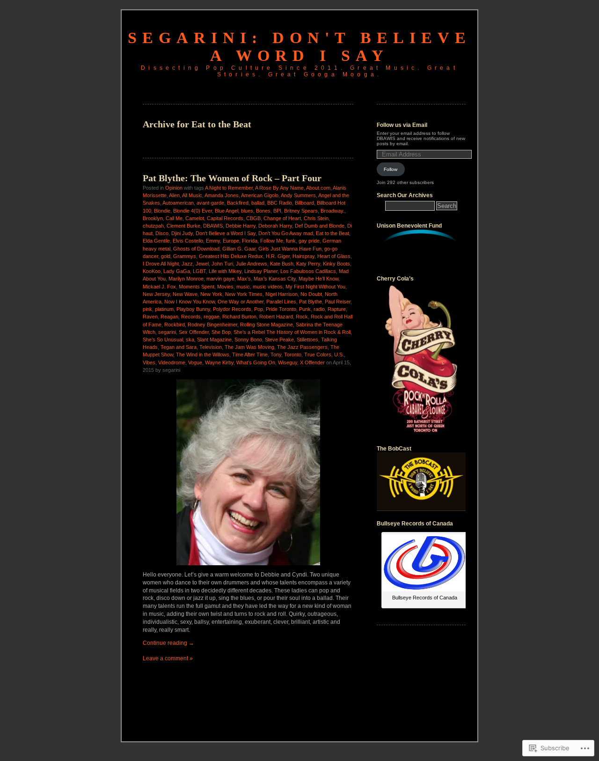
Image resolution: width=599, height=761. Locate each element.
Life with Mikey (225, 271)
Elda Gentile (156, 241)
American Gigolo (259, 195)
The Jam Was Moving (249, 347)
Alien (174, 195)
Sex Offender (194, 332)
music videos (268, 286)
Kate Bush (281, 263)
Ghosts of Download (196, 248)
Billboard (304, 203)
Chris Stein (316, 218)
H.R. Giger (278, 256)
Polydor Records (232, 309)
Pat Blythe (310, 301)
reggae (211, 316)
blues (247, 211)
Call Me (174, 218)
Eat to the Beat (332, 233)
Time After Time (250, 354)
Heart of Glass (334, 256)
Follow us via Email (402, 125)
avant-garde (210, 203)
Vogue (195, 362)
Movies (225, 286)
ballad (257, 203)
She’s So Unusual (163, 339)
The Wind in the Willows (202, 354)
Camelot (194, 218)
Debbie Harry (241, 226)
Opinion (174, 188)
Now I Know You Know (189, 301)
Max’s (244, 278)
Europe (231, 241)
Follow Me (271, 241)
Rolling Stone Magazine (266, 324)
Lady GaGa (176, 271)
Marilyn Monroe (186, 278)
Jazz (187, 263)
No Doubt (311, 294)
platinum (164, 309)
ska (190, 339)
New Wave (185, 294)
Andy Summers (298, 195)
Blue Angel (226, 211)
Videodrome (171, 362)
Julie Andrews (251, 263)
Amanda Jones (222, 195)
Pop (258, 309)
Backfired (237, 203)
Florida (249, 241)
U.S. (339, 354)
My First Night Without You (315, 286)
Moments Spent (196, 286)
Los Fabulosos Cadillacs (308, 271)
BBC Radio (279, 203)
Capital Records (225, 218)
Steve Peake (279, 339)
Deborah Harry (275, 226)
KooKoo (152, 271)
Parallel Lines (281, 301)
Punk (305, 309)
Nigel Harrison (281, 294)
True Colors (317, 354)
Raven (150, 316)
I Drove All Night (161, 263)
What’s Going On (255, 362)
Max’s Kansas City (275, 278)
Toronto (292, 354)
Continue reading (168, 643)
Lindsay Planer (261, 271)
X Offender (312, 362)
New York (211, 294)
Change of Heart (282, 218)
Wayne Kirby (219, 362)
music (243, 286)
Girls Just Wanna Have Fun (289, 248)
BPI (277, 211)
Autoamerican (178, 203)
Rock (302, 316)
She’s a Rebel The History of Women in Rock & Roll (292, 332)
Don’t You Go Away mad (285, 233)
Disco (161, 233)
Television (210, 347)
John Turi (222, 263)
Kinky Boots (336, 263)
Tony (275, 354)
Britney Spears (301, 211)
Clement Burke (183, 226)
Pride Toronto (281, 309)
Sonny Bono (248, 339)
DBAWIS (213, 226)
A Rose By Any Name (279, 188)
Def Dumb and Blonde (319, 226)
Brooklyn (153, 218)
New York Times (244, 294)
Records (191, 316)
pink (147, 309)
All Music (192, 195)
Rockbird (174, 324)
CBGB (253, 218)
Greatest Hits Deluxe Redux (231, 256)
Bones (263, 211)
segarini (167, 332)
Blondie (162, 211)
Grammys (184, 256)
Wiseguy (287, 362)
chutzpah (153, 226)
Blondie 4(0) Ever (192, 211)
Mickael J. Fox (159, 286)
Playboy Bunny (193, 309)
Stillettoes (307, 339)
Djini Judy (182, 233)
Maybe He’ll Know (318, 278)
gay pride (309, 241)
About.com (318, 188)
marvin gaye (220, 278)
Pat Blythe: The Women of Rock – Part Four (232, 178)
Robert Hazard (276, 316)
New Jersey (156, 294)
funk (291, 241)
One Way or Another (240, 301)
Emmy (213, 241)
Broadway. (332, 211)
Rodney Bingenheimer (212, 324)
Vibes (149, 362)
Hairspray (303, 256)
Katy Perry (308, 263)
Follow (390, 169)
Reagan (169, 316)
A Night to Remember (229, 188)
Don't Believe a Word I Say (226, 233)
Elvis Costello (188, 241)
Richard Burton (239, 316)
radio (319, 309)
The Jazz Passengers (302, 347)
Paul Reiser (338, 301)
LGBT (199, 271)
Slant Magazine (214, 339)
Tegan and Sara (179, 347)
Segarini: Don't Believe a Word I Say (299, 46)
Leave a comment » (168, 658)
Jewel (202, 263)
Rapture (337, 309)
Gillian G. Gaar (239, 248)
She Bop (221, 332)
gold (165, 256)
